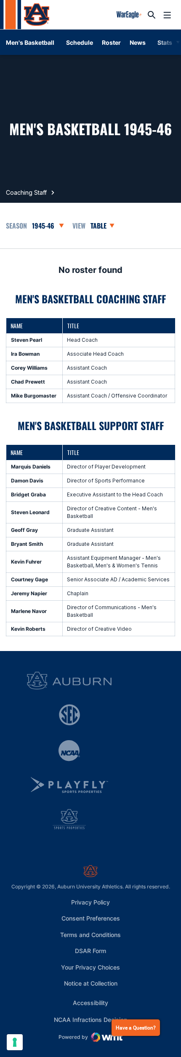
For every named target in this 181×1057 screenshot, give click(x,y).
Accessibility (90, 1002)
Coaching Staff (26, 192)
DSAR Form (90, 950)
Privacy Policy (90, 902)
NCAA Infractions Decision (90, 1019)
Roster (111, 42)
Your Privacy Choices (90, 967)
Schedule (79, 42)
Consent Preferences (90, 918)
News (138, 42)
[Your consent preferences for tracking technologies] (15, 1042)
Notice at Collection (90, 983)
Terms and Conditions (90, 934)
